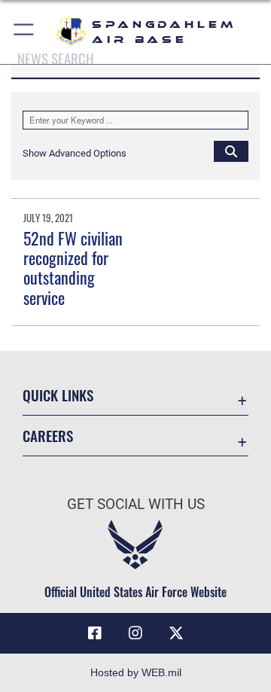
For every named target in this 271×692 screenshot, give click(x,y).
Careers (48, 436)
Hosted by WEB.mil (135, 672)
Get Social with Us (136, 504)
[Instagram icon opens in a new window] (135, 633)
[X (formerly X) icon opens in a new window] (176, 633)
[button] (24, 32)
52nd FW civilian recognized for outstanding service (73, 267)
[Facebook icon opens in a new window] (95, 633)
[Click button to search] (231, 150)
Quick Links (58, 395)
